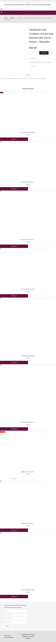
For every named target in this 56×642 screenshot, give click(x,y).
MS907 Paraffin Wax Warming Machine (30, 355)
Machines (12, 18)
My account (7, 635)
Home (5, 18)
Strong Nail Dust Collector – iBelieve (30, 239)
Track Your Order (8, 637)
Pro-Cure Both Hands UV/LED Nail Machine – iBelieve (34, 289)
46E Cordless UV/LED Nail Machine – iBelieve (32, 132)
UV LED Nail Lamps (46, 62)
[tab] (28, 75)
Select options (14, 428)
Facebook (33, 67)
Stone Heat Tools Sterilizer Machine (29, 422)
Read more (14, 478)
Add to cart (44, 52)
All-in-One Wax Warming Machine (29, 589)
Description (28, 74)
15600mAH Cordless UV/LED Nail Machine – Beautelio (34, 471)
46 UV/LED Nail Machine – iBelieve (29, 182)
